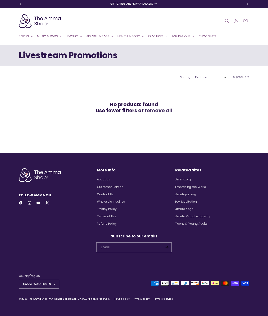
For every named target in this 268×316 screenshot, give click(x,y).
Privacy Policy (107, 209)
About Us (103, 179)
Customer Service (110, 187)
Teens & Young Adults (191, 223)
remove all (158, 111)
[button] (25, 36)
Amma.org (183, 179)
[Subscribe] (166, 247)
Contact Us (105, 194)
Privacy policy (141, 298)
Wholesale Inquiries (111, 201)
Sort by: (185, 77)
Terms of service (163, 298)
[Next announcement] (247, 4)
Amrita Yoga (184, 209)
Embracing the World (190, 187)
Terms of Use (106, 216)
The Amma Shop (37, 298)
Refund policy (122, 298)
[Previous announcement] (20, 4)
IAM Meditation (186, 201)
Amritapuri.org (185, 194)
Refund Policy (107, 223)
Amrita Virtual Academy (192, 216)
